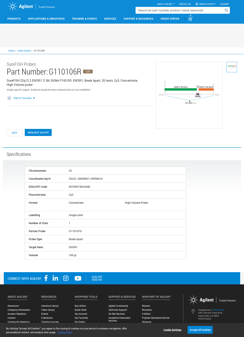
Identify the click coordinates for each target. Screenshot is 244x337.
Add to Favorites (23, 98)
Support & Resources (138, 18)
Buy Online (80, 305)
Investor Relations (17, 313)
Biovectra (147, 309)
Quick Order (81, 309)
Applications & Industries (46, 18)
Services (110, 18)
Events (44, 313)
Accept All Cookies (200, 329)
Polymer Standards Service (155, 317)
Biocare (146, 305)
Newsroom (13, 305)
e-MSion (146, 313)
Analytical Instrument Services (119, 319)
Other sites (218, 309)
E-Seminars (47, 317)
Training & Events (84, 18)
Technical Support (117, 309)
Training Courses (50, 321)
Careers (11, 317)
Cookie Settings (172, 329)
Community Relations (19, 321)
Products (14, 18)
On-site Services (116, 313)
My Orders (80, 321)
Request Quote (38, 132)
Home (11, 50)
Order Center (170, 18)
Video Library (48, 309)
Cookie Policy (65, 332)
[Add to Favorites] (9, 98)
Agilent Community (118, 305)
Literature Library (50, 305)
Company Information (19, 309)
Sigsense (146, 321)
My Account (81, 313)
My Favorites (81, 317)
